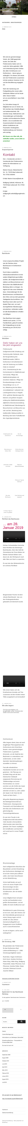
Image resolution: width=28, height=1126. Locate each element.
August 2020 (5, 1057)
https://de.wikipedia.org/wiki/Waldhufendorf (12, 1098)
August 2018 (5, 1079)
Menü (14, 17)
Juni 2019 (4, 1064)
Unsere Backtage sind (7, 1034)
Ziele (3, 29)
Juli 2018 (4, 1082)
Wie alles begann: (8, 705)
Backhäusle (6, 253)
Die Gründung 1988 (8, 941)
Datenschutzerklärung (7, 1112)
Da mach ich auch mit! (7, 1045)
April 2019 (4, 1067)
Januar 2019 (5, 1076)
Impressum (6, 984)
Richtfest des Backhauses (10, 519)
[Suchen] (21, 1021)
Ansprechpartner (7, 149)
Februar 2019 (5, 1073)
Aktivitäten (5, 338)
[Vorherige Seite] (7, 1010)
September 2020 (6, 1054)
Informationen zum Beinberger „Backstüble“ (12, 1037)
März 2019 (4, 1070)
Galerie (4, 1031)
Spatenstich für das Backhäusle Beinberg (12, 993)
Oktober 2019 (5, 1061)
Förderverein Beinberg (10, 10)
